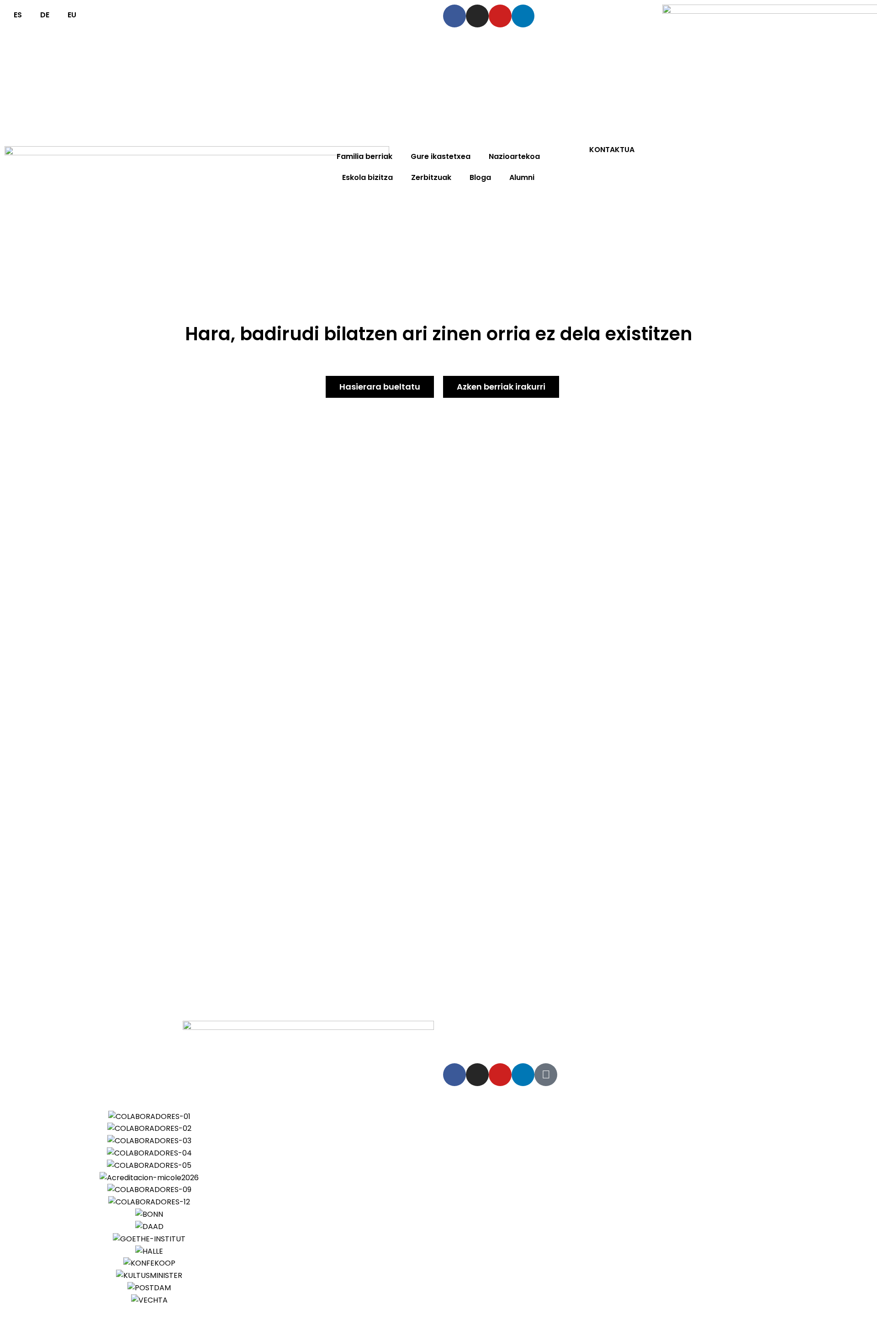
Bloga (480, 177)
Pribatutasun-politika (536, 1026)
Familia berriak (364, 156)
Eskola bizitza (367, 177)
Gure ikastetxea (440, 156)
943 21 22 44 (247, 10)
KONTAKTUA (611, 149)
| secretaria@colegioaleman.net (332, 10)
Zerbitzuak (431, 177)
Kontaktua (593, 1039)
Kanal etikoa (665, 1026)
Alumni (521, 177)
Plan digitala (547, 1039)
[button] (438, 1312)
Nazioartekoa (514, 156)
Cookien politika (608, 1026)
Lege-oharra (469, 1026)
